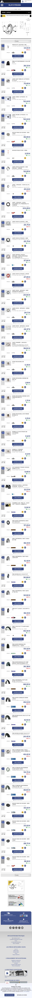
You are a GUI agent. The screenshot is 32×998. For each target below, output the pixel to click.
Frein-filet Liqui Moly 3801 (19, 44)
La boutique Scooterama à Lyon (16, 973)
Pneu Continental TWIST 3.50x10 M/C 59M (20, 539)
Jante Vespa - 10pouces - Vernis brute (20, 309)
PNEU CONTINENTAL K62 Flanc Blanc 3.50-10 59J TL (19, 680)
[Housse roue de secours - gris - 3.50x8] (8, 134)
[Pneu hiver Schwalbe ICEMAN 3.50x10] (8, 699)
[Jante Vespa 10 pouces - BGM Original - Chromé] (8, 168)
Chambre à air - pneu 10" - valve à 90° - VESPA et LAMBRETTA (20, 503)
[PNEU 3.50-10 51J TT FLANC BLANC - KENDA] (8, 628)
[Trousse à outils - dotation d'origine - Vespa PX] (8, 487)
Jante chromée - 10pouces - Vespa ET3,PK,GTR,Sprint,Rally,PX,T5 (20, 344)
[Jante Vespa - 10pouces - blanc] (8, 328)
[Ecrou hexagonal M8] (8, 363)
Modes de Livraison (16, 961)
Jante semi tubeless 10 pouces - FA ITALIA (21, 80)
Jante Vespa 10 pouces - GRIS (20, 221)
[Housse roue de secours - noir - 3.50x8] (8, 841)
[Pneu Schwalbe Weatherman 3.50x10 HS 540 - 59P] (8, 787)
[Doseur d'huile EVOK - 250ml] (8, 152)
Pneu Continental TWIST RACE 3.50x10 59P (20, 557)
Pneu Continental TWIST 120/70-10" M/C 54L (20, 591)
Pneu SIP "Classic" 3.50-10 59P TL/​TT (21, 609)
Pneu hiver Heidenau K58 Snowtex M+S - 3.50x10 (18, 645)
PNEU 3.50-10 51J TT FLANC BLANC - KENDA (20, 627)
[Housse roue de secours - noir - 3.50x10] (8, 805)
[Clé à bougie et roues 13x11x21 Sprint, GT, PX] (8, 469)
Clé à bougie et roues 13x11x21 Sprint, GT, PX (20, 468)
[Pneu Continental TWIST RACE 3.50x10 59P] (8, 558)
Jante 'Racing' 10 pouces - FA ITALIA (20, 115)
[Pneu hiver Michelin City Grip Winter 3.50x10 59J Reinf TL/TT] (8, 664)
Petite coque (16, 950)
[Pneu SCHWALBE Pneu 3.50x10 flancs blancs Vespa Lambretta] (8, 751)
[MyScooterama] (15, 5)
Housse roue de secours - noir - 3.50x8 (21, 839)
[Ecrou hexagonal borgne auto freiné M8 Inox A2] (8, 398)
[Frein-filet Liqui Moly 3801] (8, 46)
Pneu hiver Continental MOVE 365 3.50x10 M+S (20, 521)
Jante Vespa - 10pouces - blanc (20, 326)
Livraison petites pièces (16, 964)
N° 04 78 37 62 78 (22, 921)
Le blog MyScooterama (16, 942)
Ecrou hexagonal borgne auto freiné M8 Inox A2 (20, 397)
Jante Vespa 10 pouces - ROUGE (20, 273)
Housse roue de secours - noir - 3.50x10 (21, 804)
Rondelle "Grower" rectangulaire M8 (17, 450)
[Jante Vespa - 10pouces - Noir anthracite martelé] (8, 292)
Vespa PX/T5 (7, 9)
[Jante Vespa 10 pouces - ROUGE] (8, 275)
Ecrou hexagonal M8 (18, 361)
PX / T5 (16, 949)
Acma (16, 953)
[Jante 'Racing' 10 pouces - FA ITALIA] (8, 116)
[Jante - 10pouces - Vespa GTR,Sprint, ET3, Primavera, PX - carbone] (8, 204)
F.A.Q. (16, 940)
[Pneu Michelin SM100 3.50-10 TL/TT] (8, 735)
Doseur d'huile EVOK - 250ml (19, 150)
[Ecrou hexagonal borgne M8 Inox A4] (8, 380)
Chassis (12, 9)
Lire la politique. (26, 991)
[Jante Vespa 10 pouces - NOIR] (8, 240)
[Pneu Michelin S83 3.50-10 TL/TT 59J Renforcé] (8, 717)
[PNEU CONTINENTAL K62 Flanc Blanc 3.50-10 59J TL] (8, 681)
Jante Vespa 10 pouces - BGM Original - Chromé (20, 167)
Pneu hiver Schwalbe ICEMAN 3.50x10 (20, 698)
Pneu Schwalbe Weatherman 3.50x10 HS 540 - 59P (20, 786)
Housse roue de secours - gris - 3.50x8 (21, 133)
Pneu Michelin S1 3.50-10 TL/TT (20, 574)
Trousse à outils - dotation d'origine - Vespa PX (19, 486)
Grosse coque (16, 952)
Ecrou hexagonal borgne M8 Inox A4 (20, 379)
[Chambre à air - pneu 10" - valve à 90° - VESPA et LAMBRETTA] (8, 504)
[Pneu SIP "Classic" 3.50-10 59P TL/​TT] (8, 610)
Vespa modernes (16, 954)
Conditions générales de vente (16, 939)
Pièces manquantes (16, 965)
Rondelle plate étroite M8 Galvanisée (19, 432)
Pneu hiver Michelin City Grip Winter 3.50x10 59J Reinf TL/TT (20, 663)
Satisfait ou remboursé (16, 960)
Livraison (16, 963)
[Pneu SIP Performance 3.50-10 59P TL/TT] (8, 63)
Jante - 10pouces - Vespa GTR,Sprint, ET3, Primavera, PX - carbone (20, 204)
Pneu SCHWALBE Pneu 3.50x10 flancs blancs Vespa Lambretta (21, 750)
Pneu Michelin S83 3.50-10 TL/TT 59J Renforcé (21, 716)
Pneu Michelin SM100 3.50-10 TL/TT (21, 733)
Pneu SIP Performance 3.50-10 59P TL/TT (21, 62)
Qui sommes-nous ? (16, 938)
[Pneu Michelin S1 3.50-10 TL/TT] (8, 576)
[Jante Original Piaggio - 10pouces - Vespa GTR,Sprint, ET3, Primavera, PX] (8, 256)
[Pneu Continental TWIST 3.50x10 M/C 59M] (8, 540)
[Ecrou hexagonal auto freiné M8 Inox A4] (8, 415)
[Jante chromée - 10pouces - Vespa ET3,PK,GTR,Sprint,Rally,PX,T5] (8, 344)
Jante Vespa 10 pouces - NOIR (20, 238)
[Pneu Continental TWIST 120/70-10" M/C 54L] (8, 592)
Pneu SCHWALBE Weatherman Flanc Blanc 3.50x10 (20, 768)
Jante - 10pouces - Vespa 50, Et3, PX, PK (21, 185)
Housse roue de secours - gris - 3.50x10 (21, 857)
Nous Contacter (16, 943)
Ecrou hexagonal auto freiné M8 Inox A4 (20, 414)
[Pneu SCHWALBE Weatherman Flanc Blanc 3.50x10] (8, 769)
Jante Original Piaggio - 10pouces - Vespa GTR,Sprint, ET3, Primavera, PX (20, 256)
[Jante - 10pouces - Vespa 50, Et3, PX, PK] (8, 186)
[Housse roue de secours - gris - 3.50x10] (8, 858)
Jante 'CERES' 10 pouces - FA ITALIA (19, 97)
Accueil (2, 9)
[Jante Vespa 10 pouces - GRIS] (8, 223)
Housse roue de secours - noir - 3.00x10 (21, 822)
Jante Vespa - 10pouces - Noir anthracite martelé (20, 291)
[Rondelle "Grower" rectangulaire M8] (8, 451)
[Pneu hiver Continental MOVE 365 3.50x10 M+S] (8, 522)
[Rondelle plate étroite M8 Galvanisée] (8, 433)
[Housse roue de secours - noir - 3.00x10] (8, 823)
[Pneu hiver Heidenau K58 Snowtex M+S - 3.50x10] (8, 646)
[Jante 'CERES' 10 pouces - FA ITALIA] (8, 98)
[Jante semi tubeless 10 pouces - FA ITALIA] (8, 81)
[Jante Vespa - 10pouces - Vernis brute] (8, 310)
